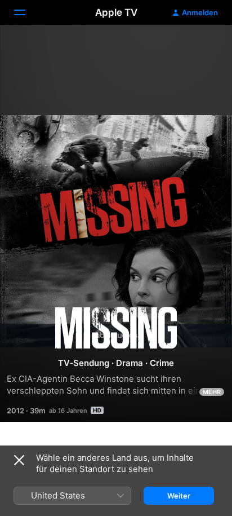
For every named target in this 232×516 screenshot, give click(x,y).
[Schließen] (19, 460)
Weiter (178, 495)
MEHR (212, 392)
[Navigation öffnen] (26, 12)
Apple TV (116, 12)
